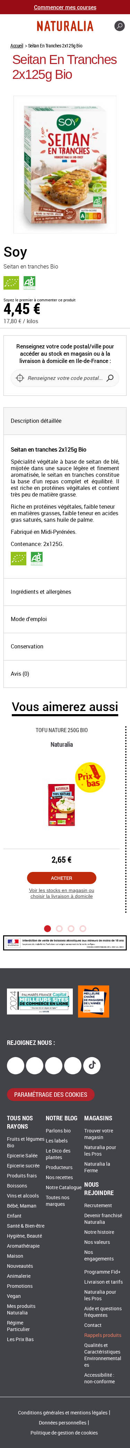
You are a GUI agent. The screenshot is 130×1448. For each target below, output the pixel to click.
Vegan (14, 1296)
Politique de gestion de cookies (64, 1433)
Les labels (57, 1141)
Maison (15, 1256)
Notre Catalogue (63, 1188)
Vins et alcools (23, 1196)
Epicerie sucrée (23, 1166)
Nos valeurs (97, 1242)
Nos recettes (59, 1178)
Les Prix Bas (20, 1339)
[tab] (65, 421)
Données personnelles (62, 1423)
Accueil (16, 45)
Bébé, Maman (21, 1206)
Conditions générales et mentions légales (62, 1413)
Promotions (20, 1286)
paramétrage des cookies (50, 1094)
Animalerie (19, 1276)
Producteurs (59, 1168)
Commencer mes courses (65, 7)
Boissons (17, 1186)
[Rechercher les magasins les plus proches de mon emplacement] (20, 378)
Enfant (14, 1216)
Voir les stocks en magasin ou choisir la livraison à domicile (61, 893)
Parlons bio (58, 1131)
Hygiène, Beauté (24, 1236)
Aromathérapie (23, 1246)
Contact (93, 1325)
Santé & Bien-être (25, 1226)
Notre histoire (99, 1232)
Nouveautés (20, 1266)
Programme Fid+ (102, 1272)
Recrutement (98, 1206)
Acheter (61, 878)
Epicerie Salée (22, 1156)
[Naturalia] (65, 26)
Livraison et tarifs (103, 1282)
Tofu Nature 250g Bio (62, 730)
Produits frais (22, 1176)
